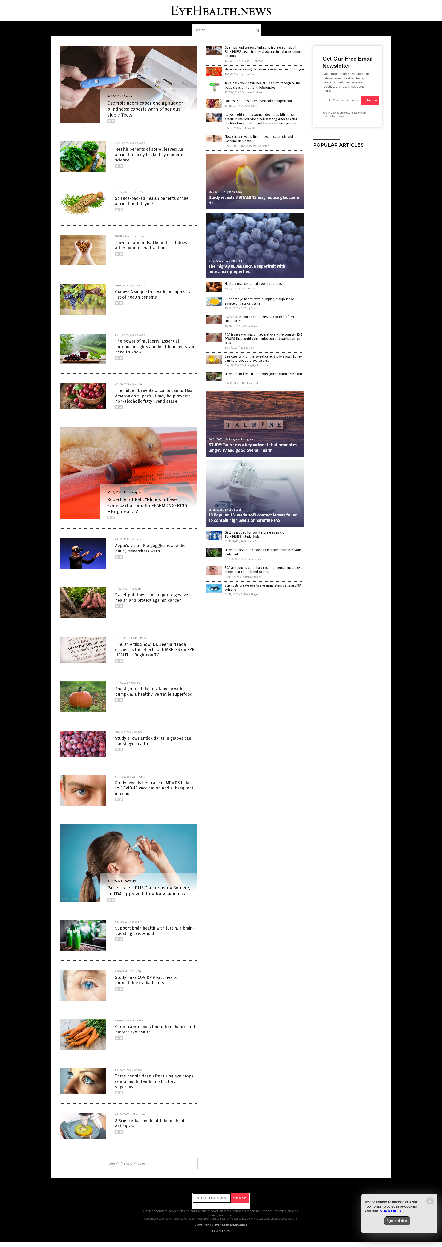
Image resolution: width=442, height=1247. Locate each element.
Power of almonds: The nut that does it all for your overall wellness (153, 245)
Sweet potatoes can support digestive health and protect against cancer (151, 597)
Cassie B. (129, 96)
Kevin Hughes (132, 492)
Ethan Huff (137, 1020)
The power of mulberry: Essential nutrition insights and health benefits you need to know (155, 347)
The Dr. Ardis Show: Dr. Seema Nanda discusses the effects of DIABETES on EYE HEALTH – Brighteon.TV (154, 650)
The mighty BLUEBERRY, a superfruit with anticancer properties (247, 269)
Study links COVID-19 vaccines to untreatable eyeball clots (146, 980)
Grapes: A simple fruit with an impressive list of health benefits (154, 294)
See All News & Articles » (128, 1163)
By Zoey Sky (248, 288)
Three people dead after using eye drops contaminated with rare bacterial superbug (154, 1081)
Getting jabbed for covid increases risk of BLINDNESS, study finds (255, 535)
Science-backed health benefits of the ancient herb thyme (152, 201)
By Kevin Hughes (250, 594)
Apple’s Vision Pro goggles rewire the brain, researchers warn (150, 548)
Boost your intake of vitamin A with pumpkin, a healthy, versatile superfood (153, 691)
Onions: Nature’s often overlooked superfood (258, 101)
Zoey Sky (136, 588)
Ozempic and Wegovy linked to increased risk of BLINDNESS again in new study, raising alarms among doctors (263, 52)
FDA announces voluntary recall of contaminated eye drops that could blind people (263, 570)
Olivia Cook (138, 143)
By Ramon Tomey (251, 559)
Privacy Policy (221, 1231)
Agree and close (397, 1221)
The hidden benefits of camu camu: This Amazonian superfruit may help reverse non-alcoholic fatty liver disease (153, 396)
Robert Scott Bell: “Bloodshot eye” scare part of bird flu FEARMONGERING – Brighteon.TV (147, 505)
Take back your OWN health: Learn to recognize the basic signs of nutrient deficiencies (263, 85)
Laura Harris (138, 776)
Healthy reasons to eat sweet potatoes (253, 284)
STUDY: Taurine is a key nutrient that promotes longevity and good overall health (253, 447)
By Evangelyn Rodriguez (255, 145)
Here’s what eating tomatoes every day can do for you (264, 69)
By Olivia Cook (249, 74)
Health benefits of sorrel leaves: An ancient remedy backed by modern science (149, 155)
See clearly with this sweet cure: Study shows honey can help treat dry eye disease (263, 359)
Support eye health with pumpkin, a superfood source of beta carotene (259, 301)
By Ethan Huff (249, 128)
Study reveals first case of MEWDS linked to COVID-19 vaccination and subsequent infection (154, 788)
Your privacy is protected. (337, 112)
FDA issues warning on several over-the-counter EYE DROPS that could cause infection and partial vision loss (263, 339)
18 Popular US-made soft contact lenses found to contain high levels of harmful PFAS (253, 518)
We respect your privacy (197, 1218)
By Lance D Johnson (252, 60)
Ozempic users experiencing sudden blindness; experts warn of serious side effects (145, 109)
